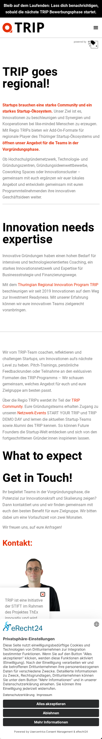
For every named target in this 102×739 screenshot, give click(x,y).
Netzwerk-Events (31, 413)
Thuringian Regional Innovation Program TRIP (58, 284)
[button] (96, 27)
